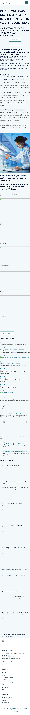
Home (4, 672)
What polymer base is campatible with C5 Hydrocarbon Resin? (14, 358)
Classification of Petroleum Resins (11, 591)
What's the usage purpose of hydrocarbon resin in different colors (14, 635)
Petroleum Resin (8, 677)
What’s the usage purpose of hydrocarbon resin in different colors (15, 352)
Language (5, 687)
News (3, 685)
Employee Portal (7, 697)
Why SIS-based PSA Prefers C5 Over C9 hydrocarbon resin (13, 344)
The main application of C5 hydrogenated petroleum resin (13, 365)
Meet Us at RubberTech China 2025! (8, 387)
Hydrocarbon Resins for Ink (6, 394)
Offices (4, 700)
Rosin (5, 679)
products (4, 675)
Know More (5, 702)
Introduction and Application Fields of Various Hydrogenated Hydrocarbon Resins (14, 570)
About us (4, 674)
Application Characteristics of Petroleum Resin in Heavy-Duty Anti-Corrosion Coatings (15, 613)
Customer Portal (7, 699)
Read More (3, 347)
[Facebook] (3, 661)
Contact (4, 684)
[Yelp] (7, 661)
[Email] (11, 661)
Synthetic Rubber (8, 680)
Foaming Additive (8, 682)
